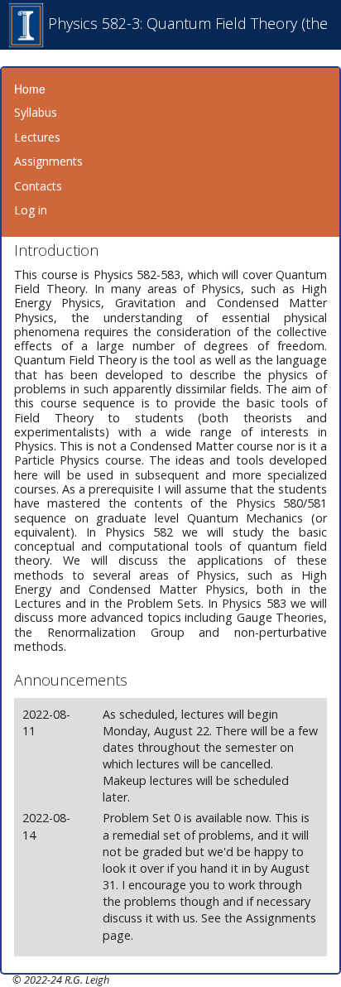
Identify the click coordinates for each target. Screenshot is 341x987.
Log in (30, 210)
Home (30, 88)
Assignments (48, 161)
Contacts (38, 186)
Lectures (37, 137)
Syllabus (35, 112)
